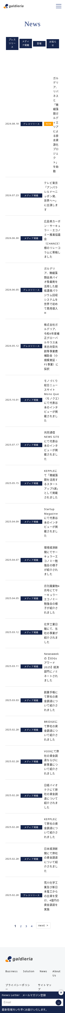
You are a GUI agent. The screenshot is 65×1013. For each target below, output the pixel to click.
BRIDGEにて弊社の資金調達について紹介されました (51, 730)
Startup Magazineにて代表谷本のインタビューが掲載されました (51, 522)
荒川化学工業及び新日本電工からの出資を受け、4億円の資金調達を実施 (51, 896)
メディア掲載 (25, 43)
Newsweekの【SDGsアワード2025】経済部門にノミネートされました (51, 667)
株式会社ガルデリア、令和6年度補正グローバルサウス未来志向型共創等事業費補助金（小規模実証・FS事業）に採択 (51, 347)
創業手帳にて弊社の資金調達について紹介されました (51, 701)
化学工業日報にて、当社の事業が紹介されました (51, 633)
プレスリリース (12, 43)
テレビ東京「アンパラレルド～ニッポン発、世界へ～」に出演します (51, 196)
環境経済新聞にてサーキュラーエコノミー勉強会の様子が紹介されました (51, 561)
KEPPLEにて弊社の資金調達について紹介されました (51, 828)
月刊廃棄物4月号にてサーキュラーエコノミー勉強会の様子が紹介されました (51, 599)
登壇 (39, 43)
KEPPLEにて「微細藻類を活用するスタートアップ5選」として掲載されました (51, 484)
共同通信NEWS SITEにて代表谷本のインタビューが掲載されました (51, 446)
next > (43, 925)
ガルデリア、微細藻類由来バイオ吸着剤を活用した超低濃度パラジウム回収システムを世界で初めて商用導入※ (51, 291)
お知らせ (53, 43)
